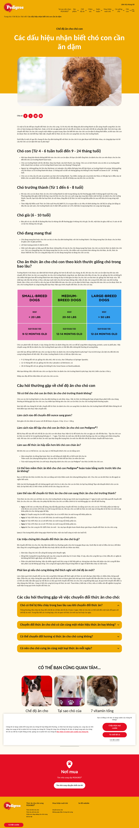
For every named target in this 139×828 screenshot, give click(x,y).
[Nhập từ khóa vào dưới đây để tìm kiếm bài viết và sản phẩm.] (133, 10)
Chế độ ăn (16, 17)
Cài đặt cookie (114, 740)
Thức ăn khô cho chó (32, 810)
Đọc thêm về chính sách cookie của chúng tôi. (73, 732)
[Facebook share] (25, 116)
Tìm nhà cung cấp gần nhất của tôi (69, 785)
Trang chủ (7, 17)
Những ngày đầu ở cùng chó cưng (62, 812)
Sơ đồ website (83, 803)
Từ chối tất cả (114, 735)
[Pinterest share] (35, 116)
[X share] (30, 116)
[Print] (41, 116)
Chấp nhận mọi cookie (115, 727)
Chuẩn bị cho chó (57, 810)
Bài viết (24, 17)
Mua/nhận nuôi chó (60, 803)
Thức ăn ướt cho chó (32, 812)
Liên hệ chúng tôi (127, 5)
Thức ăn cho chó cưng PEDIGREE (35, 804)
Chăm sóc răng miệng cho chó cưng (37, 814)
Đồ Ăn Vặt (29, 817)
